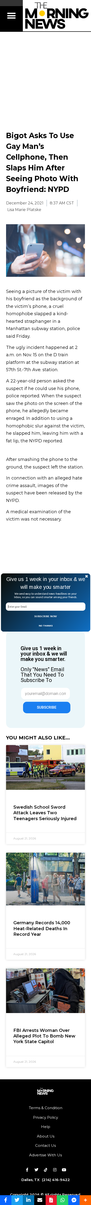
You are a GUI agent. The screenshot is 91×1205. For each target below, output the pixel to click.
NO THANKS (45, 625)
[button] (45, 583)
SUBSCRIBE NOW (45, 616)
